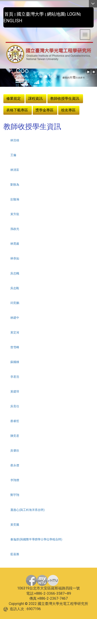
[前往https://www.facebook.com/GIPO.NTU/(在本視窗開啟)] (31, 580)
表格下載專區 (17, 110)
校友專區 (68, 110)
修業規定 (13, 98)
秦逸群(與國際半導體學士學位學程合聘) (36, 539)
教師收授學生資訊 (64, 98)
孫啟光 (14, 229)
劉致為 (14, 184)
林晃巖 (14, 243)
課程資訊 (35, 98)
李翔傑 (14, 480)
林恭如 (14, 258)
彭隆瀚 (14, 199)
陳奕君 (14, 436)
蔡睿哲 (14, 421)
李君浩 (14, 376)
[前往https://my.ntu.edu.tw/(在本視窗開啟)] (42, 580)
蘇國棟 (14, 362)
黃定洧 (14, 332)
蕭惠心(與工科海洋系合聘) (27, 510)
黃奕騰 (14, 524)
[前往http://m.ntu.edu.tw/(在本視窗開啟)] (53, 580)
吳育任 (14, 406)
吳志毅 (14, 288)
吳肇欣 (14, 450)
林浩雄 (14, 140)
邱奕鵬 (14, 303)
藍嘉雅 (14, 554)
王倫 (13, 155)
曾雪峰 (14, 347)
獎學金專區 (44, 110)
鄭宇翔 (14, 495)
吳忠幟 (14, 273)
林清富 (14, 170)
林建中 (14, 317)
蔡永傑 (14, 465)
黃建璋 (14, 391)
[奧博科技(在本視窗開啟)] (6, 609)
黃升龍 (14, 214)
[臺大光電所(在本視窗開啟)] (48, 53)
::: (2, 13)
